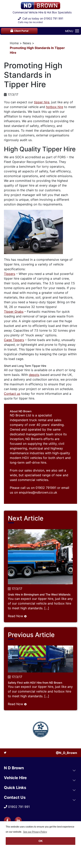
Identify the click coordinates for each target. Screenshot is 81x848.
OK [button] (41, 840)
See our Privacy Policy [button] (35, 831)
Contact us (12, 394)
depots (34, 375)
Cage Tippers (14, 340)
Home (14, 43)
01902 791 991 (53, 18)
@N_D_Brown (66, 753)
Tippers (9, 274)
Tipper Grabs (13, 311)
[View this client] (40, 729)
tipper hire (41, 102)
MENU (69, 31)
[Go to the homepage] (40, 5)
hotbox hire (54, 107)
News (27, 43)
